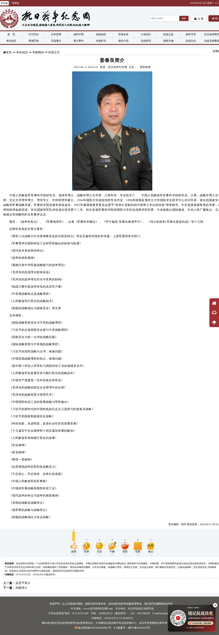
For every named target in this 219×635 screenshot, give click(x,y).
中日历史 (34, 34)
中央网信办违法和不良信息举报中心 (116, 623)
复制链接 (145, 67)
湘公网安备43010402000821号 (94, 627)
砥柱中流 (123, 40)
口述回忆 (146, 34)
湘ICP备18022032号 (139, 627)
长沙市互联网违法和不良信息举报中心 (161, 623)
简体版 (4, 3)
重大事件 (78, 40)
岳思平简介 (23, 583)
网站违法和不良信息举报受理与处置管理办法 (67, 623)
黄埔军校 (34, 40)
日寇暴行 (56, 40)
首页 (9, 52)
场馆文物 (168, 40)
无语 (99, 551)
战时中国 (78, 34)
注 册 (200, 18)
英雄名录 (123, 34)
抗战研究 (146, 40)
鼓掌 (86, 551)
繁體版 (15, 3)
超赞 (73, 551)
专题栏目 (101, 40)
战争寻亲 (191, 34)
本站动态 (11, 40)
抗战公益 (168, 34)
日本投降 (56, 34)
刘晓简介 (21, 587)
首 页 (11, 34)
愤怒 (137, 551)
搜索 (184, 18)
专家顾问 (38, 52)
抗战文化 (191, 40)
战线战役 (101, 34)
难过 (150, 551)
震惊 (125, 551)
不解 (112, 551)
